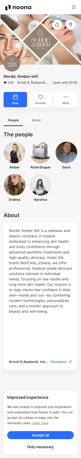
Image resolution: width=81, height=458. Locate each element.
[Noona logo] (18, 7)
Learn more (40, 423)
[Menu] (73, 7)
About (36, 120)
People (13, 120)
